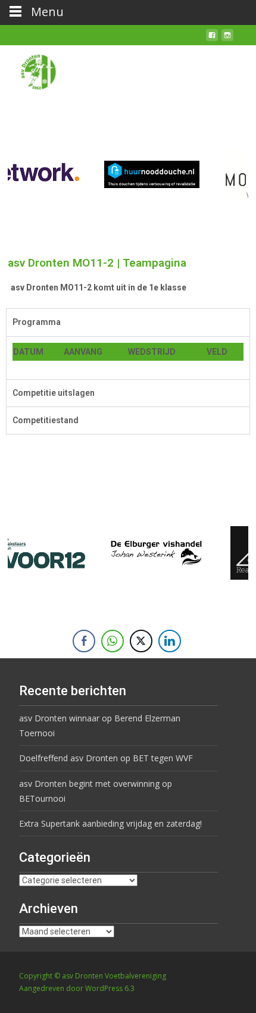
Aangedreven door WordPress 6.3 (77, 988)
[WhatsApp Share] (112, 641)
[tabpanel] (128, 357)
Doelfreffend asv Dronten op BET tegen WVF (106, 758)
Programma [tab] (37, 322)
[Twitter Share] (141, 641)
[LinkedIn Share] (169, 641)
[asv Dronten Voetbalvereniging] (28, 69)
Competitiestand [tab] (46, 420)
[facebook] (212, 39)
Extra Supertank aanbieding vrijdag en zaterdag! (110, 823)
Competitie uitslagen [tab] (54, 393)
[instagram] (227, 39)
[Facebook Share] (84, 641)
